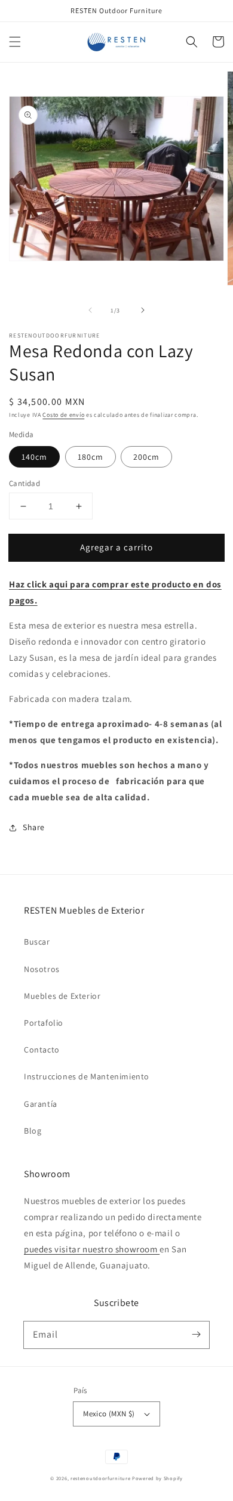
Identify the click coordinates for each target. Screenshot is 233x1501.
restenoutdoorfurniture (100, 1478)
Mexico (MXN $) (109, 1414)
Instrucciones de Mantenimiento (86, 1076)
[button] (15, 42)
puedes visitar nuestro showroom (92, 1249)
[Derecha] (143, 310)
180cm (90, 456)
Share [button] (34, 827)
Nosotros (42, 969)
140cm (34, 456)
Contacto (42, 1049)
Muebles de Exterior (62, 996)
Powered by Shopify (157, 1478)
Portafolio (43, 1022)
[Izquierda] (90, 310)
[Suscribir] (196, 1335)
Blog (32, 1130)
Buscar (37, 941)
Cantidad (24, 483)
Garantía (40, 1103)
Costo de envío (63, 415)
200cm (146, 456)
